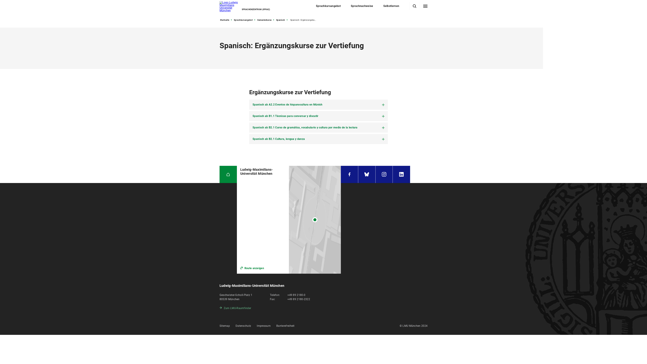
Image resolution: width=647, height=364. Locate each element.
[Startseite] (228, 174)
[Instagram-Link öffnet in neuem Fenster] (384, 174)
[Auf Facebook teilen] (211, 125)
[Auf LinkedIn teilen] (211, 145)
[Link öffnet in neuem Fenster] (289, 220)
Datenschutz (243, 325)
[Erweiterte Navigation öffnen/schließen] (425, 6)
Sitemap (225, 325)
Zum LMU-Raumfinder (237, 308)
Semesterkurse (264, 20)
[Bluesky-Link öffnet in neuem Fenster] (366, 174)
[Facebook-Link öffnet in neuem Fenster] (349, 174)
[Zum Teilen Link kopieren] (211, 115)
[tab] (318, 105)
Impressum (264, 325)
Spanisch (280, 20)
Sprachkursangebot (243, 20)
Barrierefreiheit (285, 325)
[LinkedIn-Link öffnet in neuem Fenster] (401, 174)
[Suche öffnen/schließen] (414, 6)
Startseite (224, 20)
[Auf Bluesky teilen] (211, 135)
